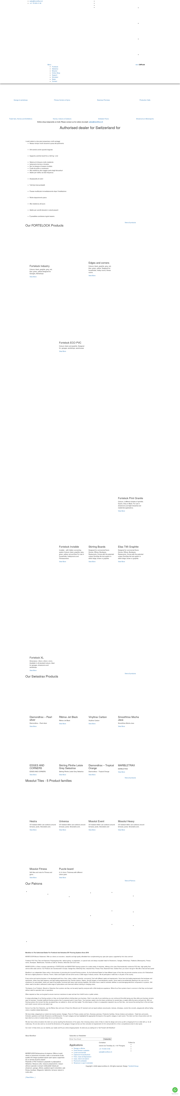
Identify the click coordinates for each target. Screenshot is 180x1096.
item (140, 65)
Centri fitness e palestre (81, 1050)
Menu (49, 65)
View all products (130, 222)
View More (33, 277)
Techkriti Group (133, 1066)
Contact (54, 81)
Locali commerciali (80, 1052)
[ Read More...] (30, 1077)
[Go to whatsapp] (175, 1089)
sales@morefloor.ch (36, 1)
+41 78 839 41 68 (35, 3)
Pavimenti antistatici (80, 1061)
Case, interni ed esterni (81, 1059)
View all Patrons (130, 881)
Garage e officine (79, 1048)
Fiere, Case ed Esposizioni (82, 1057)
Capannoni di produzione (82, 1055)
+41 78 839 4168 (104, 1049)
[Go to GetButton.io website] (175, 1094)
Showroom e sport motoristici (83, 1063)
